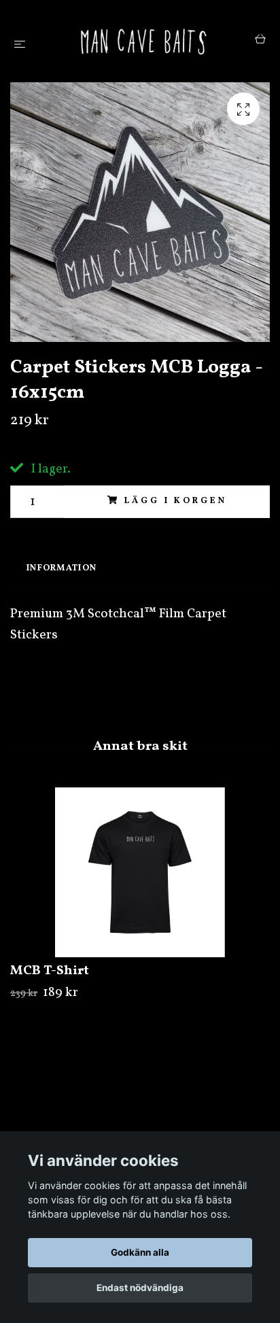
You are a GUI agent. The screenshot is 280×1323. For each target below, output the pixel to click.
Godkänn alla (140, 1252)
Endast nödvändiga (140, 1287)
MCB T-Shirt (49, 971)
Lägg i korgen (175, 501)
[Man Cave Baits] (143, 41)
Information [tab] (62, 568)
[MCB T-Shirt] (140, 872)
